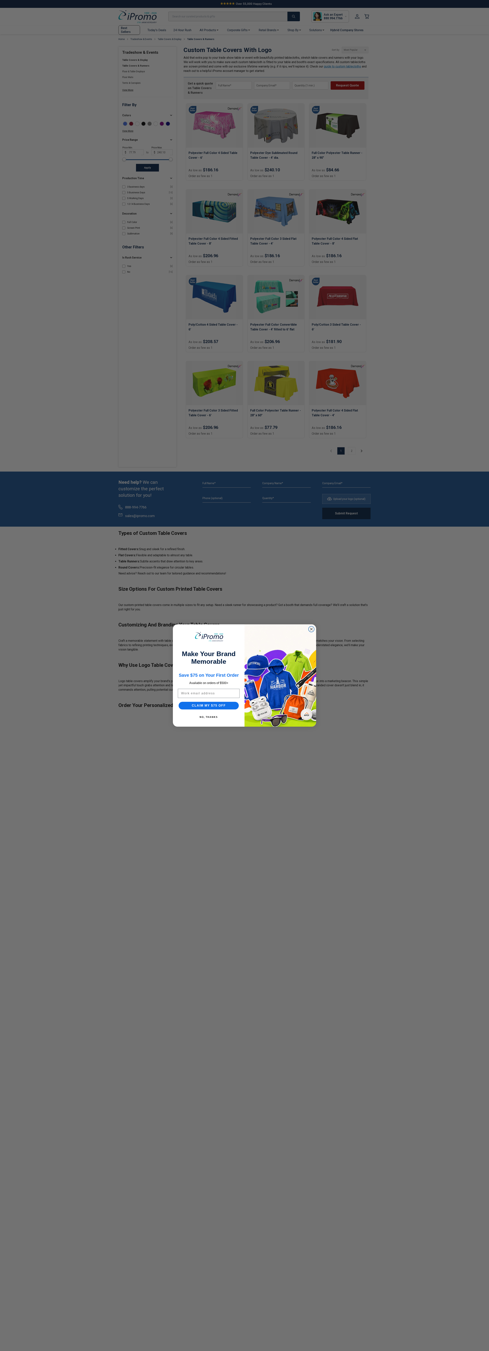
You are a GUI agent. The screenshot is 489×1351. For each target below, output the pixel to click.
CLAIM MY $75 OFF (209, 705)
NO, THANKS (209, 717)
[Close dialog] (311, 629)
